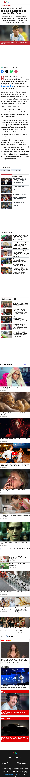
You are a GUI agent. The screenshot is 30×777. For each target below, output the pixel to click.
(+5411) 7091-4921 (9, 774)
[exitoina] (15, 641)
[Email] (16, 71)
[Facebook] (10, 758)
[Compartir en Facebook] (2, 71)
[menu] (2, 1)
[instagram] (6, 757)
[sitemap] (23, 757)
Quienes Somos (4, 762)
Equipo (17, 762)
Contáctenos (3, 763)
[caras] (15, 692)
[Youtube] (17, 757)
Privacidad (3, 764)
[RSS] (20, 757)
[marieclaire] (15, 667)
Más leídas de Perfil (8, 299)
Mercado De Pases (16, 170)
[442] (15, 753)
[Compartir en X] (6, 71)
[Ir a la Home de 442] (6, 2)
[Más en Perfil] (9, 636)
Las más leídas (6, 232)
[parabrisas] (15, 719)
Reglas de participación (21, 763)
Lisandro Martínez (7, 86)
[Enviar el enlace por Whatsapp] (11, 71)
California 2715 (8, 773)
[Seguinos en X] (13, 757)
